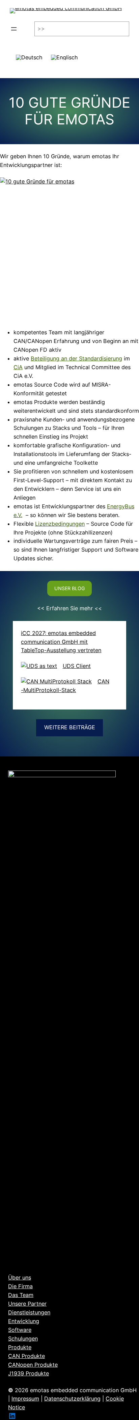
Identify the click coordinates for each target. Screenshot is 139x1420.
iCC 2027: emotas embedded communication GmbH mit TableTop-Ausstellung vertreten (61, 642)
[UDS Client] (39, 666)
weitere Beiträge (69, 727)
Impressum (25, 1398)
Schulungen (23, 1338)
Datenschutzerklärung (72, 1398)
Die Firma (20, 1286)
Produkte (19, 1347)
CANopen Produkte (33, 1364)
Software (19, 1329)
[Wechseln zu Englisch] (64, 54)
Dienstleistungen (29, 1312)
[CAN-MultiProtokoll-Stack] (56, 681)
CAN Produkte (26, 1356)
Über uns (19, 1277)
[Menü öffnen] (14, 29)
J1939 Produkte (28, 1373)
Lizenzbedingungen (60, 523)
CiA (18, 367)
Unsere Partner (27, 1303)
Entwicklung (23, 1321)
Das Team (20, 1295)
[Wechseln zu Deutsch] (29, 54)
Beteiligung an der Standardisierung (76, 358)
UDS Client (77, 666)
